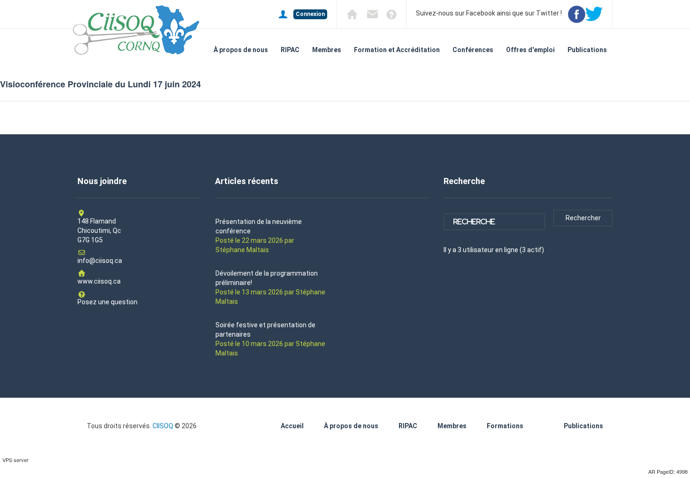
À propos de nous (241, 50)
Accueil (292, 426)
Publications (587, 50)
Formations (505, 426)
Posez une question (107, 302)
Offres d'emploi (530, 50)
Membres (326, 50)
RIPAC (290, 50)
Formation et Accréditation (397, 50)
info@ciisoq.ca (99, 260)
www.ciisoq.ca (99, 281)
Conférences (472, 50)
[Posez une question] (388, 13)
